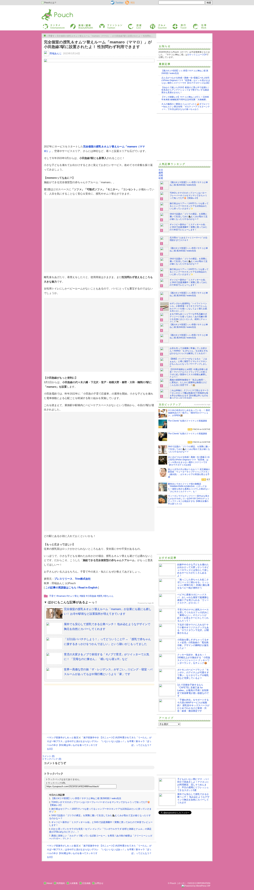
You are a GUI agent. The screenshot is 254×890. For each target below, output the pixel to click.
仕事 (194, 25)
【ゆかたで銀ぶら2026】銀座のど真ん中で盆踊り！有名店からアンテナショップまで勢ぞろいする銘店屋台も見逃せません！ (185, 90)
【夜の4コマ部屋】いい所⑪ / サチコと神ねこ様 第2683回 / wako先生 (86, 798)
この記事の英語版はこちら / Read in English (71, 587)
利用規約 (61, 883)
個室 (83, 596)
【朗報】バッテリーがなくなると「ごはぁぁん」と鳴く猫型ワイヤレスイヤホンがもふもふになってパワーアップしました (188, 363)
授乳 (100, 596)
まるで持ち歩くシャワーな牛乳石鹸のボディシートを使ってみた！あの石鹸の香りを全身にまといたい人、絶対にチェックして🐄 (188, 318)
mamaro (62, 596)
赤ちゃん (109, 596)
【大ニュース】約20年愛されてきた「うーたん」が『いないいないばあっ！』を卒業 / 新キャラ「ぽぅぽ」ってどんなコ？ (126, 741)
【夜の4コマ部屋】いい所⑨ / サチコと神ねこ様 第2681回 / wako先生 (189, 336)
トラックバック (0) (51, 759)
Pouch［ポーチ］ (50, 9)
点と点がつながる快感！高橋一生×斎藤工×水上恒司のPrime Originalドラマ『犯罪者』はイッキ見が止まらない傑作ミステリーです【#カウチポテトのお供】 (185, 80)
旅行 (174, 25)
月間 (160, 175)
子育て (52, 596)
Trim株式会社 (83, 578)
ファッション (105, 25)
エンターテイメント (52, 25)
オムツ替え (73, 596)
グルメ (152, 25)
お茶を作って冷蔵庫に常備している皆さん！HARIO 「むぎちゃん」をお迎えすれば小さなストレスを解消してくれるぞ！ (189, 351)
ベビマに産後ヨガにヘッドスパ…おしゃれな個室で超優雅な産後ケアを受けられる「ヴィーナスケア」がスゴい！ (193, 598)
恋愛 (130, 25)
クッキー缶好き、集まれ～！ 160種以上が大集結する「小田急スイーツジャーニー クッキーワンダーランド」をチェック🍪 (193, 658)
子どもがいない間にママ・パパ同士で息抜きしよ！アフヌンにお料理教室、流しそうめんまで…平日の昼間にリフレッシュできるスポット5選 (193, 784)
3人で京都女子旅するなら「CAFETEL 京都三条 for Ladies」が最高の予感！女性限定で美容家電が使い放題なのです (193, 690)
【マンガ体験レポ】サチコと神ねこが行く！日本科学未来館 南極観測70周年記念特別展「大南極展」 (185, 98)
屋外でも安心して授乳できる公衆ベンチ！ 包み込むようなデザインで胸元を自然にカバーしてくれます (193, 798)
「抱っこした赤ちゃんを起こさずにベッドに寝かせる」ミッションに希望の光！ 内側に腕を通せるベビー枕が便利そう (193, 583)
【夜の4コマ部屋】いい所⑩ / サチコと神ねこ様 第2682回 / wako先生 (189, 325)
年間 (160, 178)
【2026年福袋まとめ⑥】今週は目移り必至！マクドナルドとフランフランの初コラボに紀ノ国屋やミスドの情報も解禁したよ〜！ (189, 373)
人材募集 (73, 883)
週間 (160, 172)
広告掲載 (86, 883)
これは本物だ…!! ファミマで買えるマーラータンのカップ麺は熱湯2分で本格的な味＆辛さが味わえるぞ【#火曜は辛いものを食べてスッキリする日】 (189, 394)
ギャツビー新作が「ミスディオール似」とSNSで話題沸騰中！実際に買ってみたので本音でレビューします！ (188, 227)
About (49, 883)
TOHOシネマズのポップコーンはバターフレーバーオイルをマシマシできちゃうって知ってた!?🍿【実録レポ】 (188, 195)
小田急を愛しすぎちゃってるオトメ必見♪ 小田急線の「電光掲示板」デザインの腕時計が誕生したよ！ (193, 643)
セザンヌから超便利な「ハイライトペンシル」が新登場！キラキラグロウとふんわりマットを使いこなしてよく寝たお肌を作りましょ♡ (188, 307)
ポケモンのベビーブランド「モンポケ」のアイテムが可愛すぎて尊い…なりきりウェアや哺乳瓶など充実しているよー (193, 673)
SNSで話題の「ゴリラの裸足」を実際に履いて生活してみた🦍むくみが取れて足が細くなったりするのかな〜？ (189, 216)
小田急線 (91, 596)
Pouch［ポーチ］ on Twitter (117, 2)
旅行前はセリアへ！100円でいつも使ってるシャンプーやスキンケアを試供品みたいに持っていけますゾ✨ (189, 206)
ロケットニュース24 (196, 54)
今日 (160, 170)
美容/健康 (74, 25)
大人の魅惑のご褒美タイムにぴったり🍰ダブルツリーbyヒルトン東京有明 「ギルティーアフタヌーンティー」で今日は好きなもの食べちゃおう (185, 106)
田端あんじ (56, 53)
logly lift (151, 603)
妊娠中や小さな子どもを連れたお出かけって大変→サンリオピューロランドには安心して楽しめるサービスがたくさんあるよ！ (193, 570)
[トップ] (45, 35)
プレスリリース (63, 578)
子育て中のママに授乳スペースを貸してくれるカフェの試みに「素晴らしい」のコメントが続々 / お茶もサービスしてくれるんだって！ (193, 615)
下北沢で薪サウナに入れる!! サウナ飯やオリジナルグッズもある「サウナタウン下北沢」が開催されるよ (193, 628)
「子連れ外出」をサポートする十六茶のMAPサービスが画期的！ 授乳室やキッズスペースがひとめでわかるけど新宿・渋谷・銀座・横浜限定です (193, 705)
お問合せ (99, 883)
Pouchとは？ (50, 2)
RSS (127, 2)
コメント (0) (48, 756)
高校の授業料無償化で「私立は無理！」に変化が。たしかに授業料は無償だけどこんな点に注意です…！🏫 (188, 382)
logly (208, 404)
